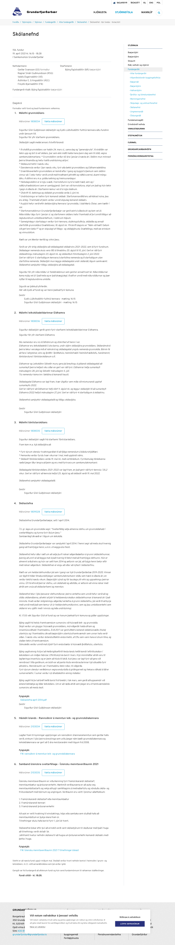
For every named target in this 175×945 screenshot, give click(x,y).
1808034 (35, 121)
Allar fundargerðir (66, 22)
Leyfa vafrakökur (129, 924)
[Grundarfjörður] (35, 12)
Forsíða (16, 22)
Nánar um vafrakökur (37, 927)
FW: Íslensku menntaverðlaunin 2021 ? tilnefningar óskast (49, 850)
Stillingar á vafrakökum (130, 917)
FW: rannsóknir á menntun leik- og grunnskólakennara (47, 753)
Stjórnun (38, 22)
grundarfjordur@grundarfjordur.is (30, 934)
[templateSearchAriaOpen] (159, 13)
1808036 (35, 321)
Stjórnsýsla (26, 22)
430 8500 (23, 931)
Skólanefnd (82, 22)
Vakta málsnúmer (53, 121)
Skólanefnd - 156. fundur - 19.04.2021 (105, 22)
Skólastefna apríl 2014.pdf (33, 700)
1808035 (35, 431)
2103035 (35, 772)
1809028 (35, 512)
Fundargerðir (50, 22)
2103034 (35, 726)
